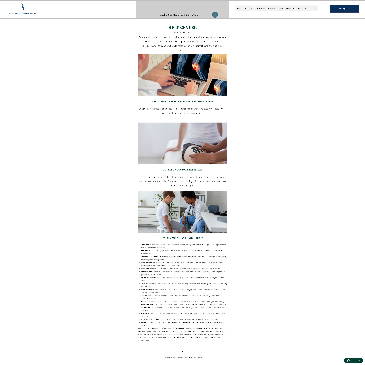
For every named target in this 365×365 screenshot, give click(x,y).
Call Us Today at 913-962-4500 (179, 14)
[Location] (215, 15)
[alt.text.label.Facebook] (221, 14)
